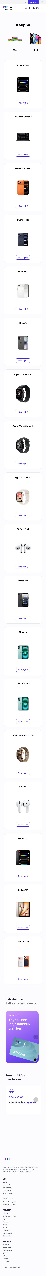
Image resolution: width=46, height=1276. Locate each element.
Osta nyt (22, 103)
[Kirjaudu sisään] (34, 8)
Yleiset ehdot (7, 1188)
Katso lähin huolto (9, 1205)
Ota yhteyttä (7, 1261)
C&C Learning (7, 1233)
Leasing (5, 1253)
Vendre (10, 1169)
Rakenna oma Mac (9, 1216)
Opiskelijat (6, 1222)
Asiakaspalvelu (8, 1193)
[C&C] (8, 8)
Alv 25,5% (33, 2)
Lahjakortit (6, 1230)
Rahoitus (6, 1227)
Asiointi (5, 1225)
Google (5, 1259)
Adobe (5, 1256)
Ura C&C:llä (6, 1185)
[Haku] (26, 8)
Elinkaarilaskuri (8, 1250)
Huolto (5, 1219)
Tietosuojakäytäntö (14, 1267)
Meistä (5, 1182)
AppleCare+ (7, 1247)
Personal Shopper (9, 1236)
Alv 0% (23, 2)
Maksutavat (7, 1190)
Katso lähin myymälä (10, 1202)
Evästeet (5, 1267)
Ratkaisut (6, 1244)
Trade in (5, 1213)
